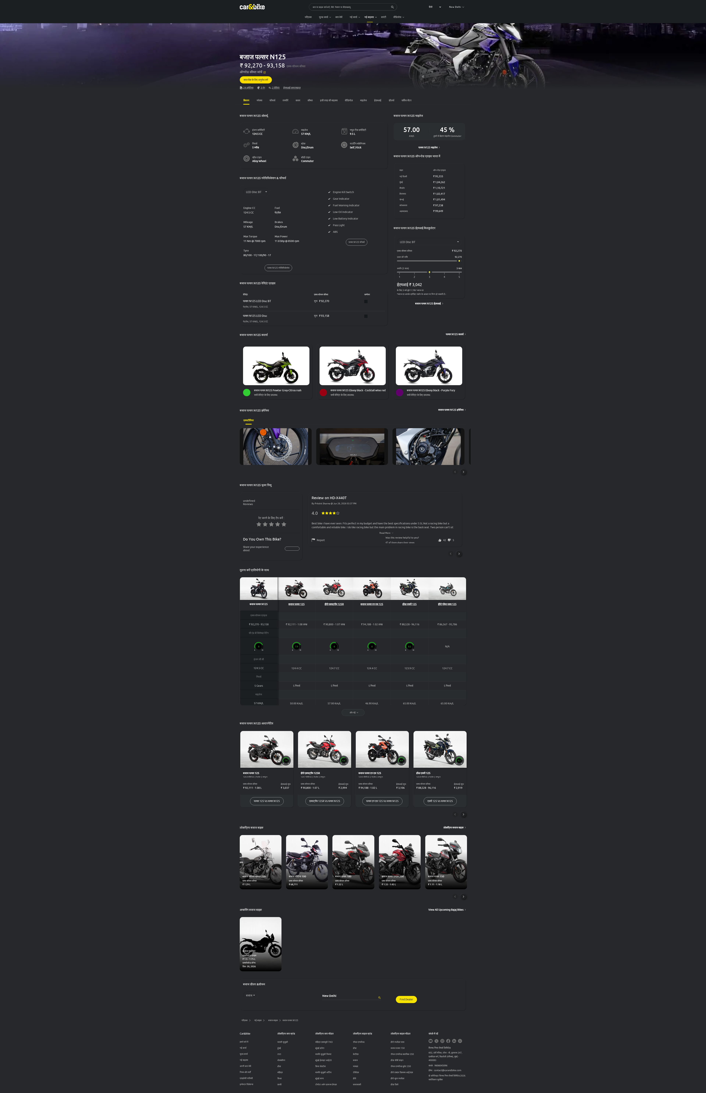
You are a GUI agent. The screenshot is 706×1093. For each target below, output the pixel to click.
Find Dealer (406, 999)
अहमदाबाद (404, 211)
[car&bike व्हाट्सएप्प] (460, 1041)
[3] (429, 277)
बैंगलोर (402, 188)
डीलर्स (391, 100)
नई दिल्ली (403, 176)
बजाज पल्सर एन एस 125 (372, 604)
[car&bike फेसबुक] (448, 1041)
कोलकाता (403, 205)
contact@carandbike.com (447, 1070)
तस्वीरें (285, 100)
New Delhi (455, 7)
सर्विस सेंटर (406, 100)
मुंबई (401, 182)
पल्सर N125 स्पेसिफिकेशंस (278, 267)
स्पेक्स (259, 100)
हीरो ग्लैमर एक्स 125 (447, 604)
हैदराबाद (403, 193)
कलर (298, 100)
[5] (459, 277)
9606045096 (440, 1065)
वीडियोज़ (349, 100)
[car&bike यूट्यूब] (431, 1041)
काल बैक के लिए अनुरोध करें (256, 79)
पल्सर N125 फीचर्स (357, 242)
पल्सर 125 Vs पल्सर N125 (267, 801)
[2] (414, 277)
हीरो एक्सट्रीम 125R (334, 604)
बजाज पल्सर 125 (296, 604)
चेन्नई (402, 199)
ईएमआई (377, 100)
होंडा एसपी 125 (409, 604)
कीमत (310, 100)
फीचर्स (272, 100)
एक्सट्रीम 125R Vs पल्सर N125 (324, 801)
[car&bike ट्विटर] (436, 1041)
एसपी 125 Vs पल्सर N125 (440, 801)
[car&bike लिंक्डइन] (454, 1041)
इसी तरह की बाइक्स (329, 100)
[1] (399, 277)
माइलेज (363, 100)
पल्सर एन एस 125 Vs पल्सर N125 (382, 801)
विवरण (246, 100)
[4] (444, 277)
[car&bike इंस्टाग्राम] (442, 1041)
